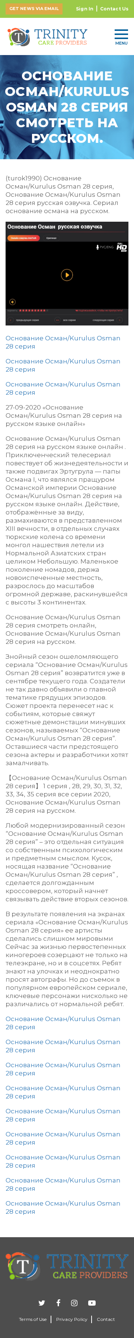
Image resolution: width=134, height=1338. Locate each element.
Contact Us (114, 9)
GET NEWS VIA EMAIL (34, 8)
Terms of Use (33, 1319)
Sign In (84, 9)
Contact (106, 1319)
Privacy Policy (72, 1319)
